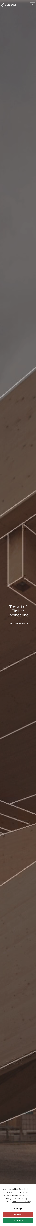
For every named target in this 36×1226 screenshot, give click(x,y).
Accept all (18, 1220)
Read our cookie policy (21, 1201)
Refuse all (18, 1214)
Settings (18, 1208)
